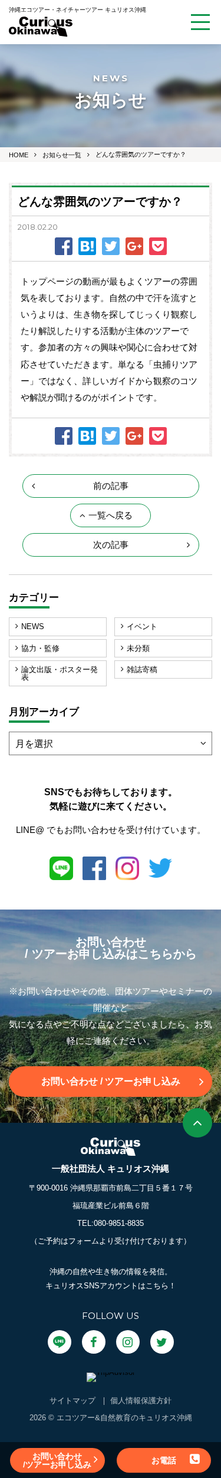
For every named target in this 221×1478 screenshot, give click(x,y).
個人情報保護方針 (140, 1400)
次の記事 (110, 544)
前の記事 (110, 485)
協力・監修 (40, 648)
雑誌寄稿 (142, 669)
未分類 (138, 648)
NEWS (32, 626)
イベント (142, 626)
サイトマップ (72, 1400)
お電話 (163, 1460)
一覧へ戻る (110, 515)
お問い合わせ (110, 1081)
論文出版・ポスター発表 (59, 673)
